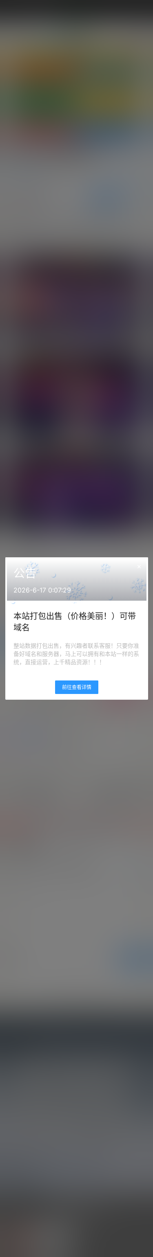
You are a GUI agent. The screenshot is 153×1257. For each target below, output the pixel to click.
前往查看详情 (76, 687)
